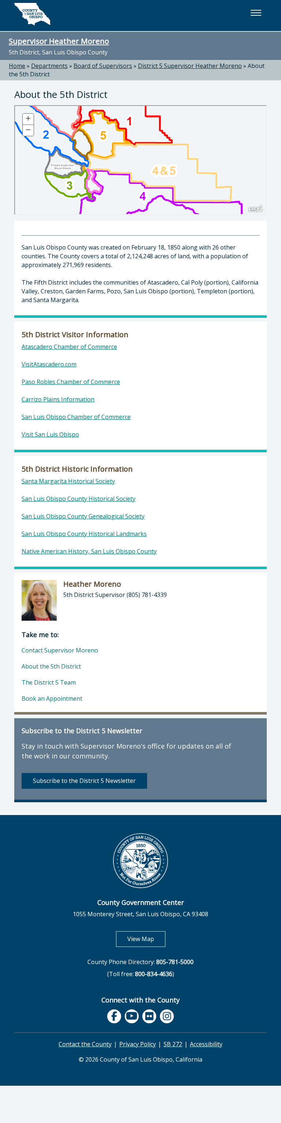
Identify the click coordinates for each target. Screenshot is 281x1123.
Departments (49, 66)
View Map (146, 938)
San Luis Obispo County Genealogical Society (83, 516)
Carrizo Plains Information (58, 399)
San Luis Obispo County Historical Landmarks (84, 534)
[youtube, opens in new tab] (131, 1016)
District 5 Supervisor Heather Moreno (190, 66)
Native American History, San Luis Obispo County (89, 551)
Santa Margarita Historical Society (68, 481)
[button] (256, 12)
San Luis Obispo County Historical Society (78, 499)
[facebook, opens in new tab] (114, 1016)
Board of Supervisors (103, 66)
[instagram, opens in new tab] (167, 1016)
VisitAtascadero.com (49, 364)
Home (17, 66)
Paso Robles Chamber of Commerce (71, 382)
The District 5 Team (49, 682)
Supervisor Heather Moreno (59, 41)
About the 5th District (51, 666)
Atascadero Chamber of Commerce (69, 347)
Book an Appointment (52, 698)
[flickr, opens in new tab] (149, 1016)
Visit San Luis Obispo (50, 434)
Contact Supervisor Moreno (60, 650)
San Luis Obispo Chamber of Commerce (76, 417)
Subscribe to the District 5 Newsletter (84, 781)
